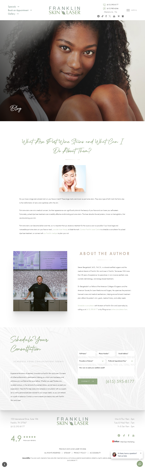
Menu (134, 10)
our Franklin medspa (50, 233)
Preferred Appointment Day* (117, 361)
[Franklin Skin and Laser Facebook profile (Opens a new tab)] (106, 16)
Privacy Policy (80, 453)
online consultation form (119, 309)
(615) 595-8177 (92, 309)
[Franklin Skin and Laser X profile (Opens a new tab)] (110, 16)
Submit (86, 381)
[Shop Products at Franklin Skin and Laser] (118, 16)
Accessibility (95, 453)
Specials (12, 6)
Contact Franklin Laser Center (90, 229)
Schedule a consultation (86, 305)
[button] (4, 464)
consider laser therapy (60, 229)
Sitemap (67, 453)
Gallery (11, 14)
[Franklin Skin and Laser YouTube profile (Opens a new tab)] (114, 16)
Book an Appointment (18, 10)
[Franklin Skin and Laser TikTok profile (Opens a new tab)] (102, 16)
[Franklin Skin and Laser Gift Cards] (123, 16)
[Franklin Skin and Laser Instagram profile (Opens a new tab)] (98, 16)
